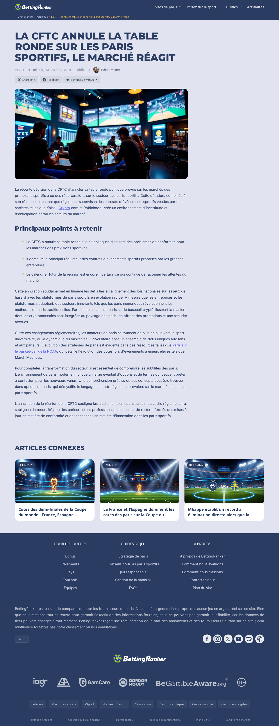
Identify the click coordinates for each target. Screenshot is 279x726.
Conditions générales (238, 719)
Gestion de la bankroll (133, 579)
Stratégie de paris (133, 556)
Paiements (70, 564)
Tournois (70, 579)
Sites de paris (166, 7)
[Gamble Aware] (192, 682)
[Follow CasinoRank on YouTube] (238, 639)
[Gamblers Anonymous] (64, 682)
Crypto (64, 208)
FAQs (133, 587)
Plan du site (202, 587)
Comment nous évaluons (202, 564)
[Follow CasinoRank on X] (228, 639)
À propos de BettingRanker (202, 556)
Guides (232, 7)
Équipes (70, 587)
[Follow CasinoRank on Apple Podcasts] (259, 639)
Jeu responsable (133, 572)
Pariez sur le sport (201, 7)
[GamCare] (94, 682)
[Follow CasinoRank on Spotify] (249, 639)
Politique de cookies (40, 719)
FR (19, 639)
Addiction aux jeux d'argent (84, 719)
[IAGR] (40, 682)
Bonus (70, 556)
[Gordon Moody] (133, 682)
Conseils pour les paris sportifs (133, 564)
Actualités (255, 7)
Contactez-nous (203, 579)
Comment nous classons (202, 572)
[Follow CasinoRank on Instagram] (217, 639)
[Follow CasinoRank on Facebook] (207, 639)
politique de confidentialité (165, 719)
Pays (70, 572)
